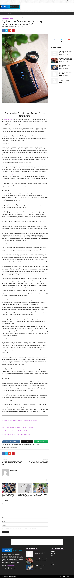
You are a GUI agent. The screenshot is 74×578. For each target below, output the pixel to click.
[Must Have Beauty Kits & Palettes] (54, 67)
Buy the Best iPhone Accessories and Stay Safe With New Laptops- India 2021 (19, 420)
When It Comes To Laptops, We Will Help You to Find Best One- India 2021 (19, 427)
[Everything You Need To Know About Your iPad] (40, 488)
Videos (28, 14)
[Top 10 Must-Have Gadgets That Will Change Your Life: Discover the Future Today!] (9, 488)
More (34, 14)
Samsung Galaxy (8, 119)
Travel (22, 14)
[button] (71, 13)
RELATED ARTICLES (7, 480)
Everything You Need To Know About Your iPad (12, 423)
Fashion (16, 14)
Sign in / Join (4, 1)
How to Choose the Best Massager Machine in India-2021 (15, 430)
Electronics (10, 18)
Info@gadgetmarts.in (11, 565)
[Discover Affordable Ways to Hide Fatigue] (54, 74)
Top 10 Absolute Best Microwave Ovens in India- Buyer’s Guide (16, 434)
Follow (61, 39)
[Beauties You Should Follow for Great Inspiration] (54, 81)
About (9, 1)
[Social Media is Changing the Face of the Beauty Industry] (54, 60)
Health (52, 562)
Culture (52, 557)
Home (4, 14)
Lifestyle (9, 14)
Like (54, 39)
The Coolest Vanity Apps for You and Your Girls (65, 52)
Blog (60, 576)
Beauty (60, 54)
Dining (52, 555)
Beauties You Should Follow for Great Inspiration (65, 79)
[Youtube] (72, 1)
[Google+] (65, 1)
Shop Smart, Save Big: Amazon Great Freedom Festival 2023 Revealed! (38, 461)
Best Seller (6, 17)
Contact (14, 1)
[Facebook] (63, 1)
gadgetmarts (5, 26)
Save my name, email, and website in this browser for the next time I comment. (19, 528)
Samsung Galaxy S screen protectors (16, 174)
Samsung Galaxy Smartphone (10, 447)
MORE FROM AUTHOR (18, 480)
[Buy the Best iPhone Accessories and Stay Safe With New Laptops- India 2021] (25, 488)
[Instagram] (67, 1)
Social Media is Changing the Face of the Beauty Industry (65, 59)
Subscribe (69, 39)
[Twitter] (70, 1)
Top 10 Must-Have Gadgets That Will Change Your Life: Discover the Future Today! (8, 495)
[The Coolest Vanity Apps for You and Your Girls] (54, 53)
